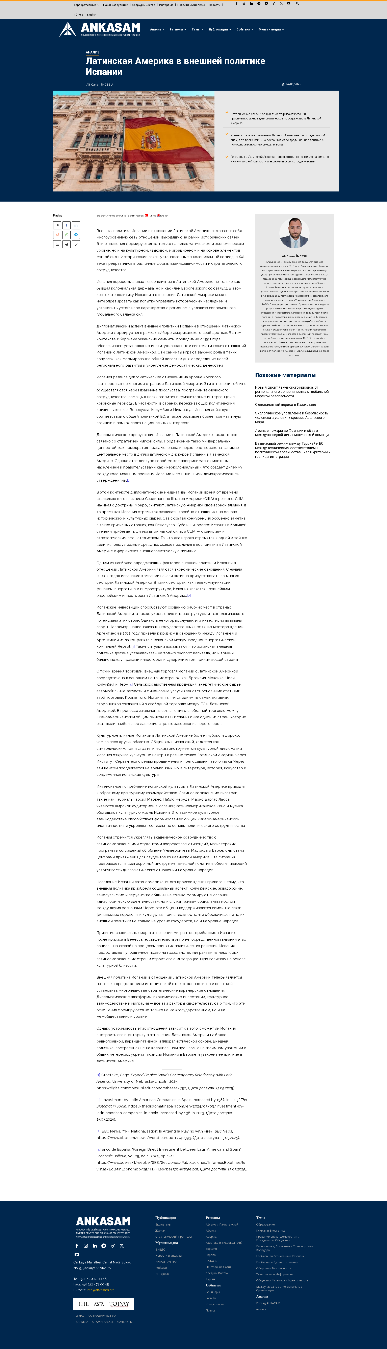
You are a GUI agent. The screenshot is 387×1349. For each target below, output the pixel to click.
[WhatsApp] (66, 235)
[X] (281, 3)
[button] (297, 3)
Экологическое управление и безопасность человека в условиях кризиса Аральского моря (291, 417)
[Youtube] (288, 3)
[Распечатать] (66, 244)
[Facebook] (236, 3)
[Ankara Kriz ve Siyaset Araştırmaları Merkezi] (99, 29)
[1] (129, 480)
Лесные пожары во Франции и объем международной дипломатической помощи (292, 432)
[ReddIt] (57, 235)
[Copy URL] (76, 244)
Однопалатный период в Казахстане (285, 404)
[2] (189, 595)
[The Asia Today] (103, 1304)
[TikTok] (274, 3)
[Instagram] (244, 3)
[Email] (57, 244)
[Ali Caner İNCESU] (294, 233)
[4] (131, 684)
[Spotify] (259, 3)
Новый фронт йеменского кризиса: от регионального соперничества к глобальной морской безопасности (292, 391)
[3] (133, 646)
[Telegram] (266, 3)
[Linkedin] (251, 3)
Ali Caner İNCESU (99, 84)
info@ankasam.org (100, 1290)
